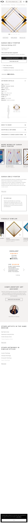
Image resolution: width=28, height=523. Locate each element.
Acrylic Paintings (5, 353)
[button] (26, 1)
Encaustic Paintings (6, 358)
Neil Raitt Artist (5, 332)
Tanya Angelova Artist (7, 339)
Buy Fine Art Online (5, 4)
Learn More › (22, 54)
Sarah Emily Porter (10, 43)
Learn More (18, 516)
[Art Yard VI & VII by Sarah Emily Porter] (14, 157)
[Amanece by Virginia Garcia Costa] (14, 229)
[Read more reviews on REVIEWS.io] (14, 259)
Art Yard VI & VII (9, 166)
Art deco (6, 87)
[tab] (14, 80)
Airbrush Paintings (6, 355)
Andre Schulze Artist (6, 336)
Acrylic (12, 86)
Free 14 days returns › (7, 65)
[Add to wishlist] (25, 58)
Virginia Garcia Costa (12, 240)
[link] (20, 1)
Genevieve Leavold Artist (7, 334)
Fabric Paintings (5, 360)
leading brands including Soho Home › (16, 70)
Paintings (13, 4)
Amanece (8, 238)
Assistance (5, 37)
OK (14, 520)
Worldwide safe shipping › (8, 67)
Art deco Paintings (21, 4)
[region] (14, 270)
